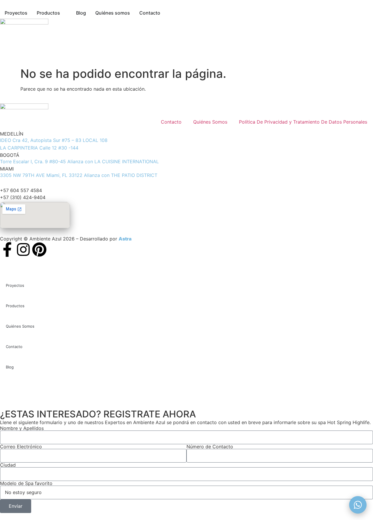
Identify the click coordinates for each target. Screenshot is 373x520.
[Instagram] (23, 249)
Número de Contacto (209, 446)
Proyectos (15, 285)
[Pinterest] (39, 249)
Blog (10, 367)
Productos (15, 305)
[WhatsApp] (358, 505)
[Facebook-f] (7, 249)
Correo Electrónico (21, 446)
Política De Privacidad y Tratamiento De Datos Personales (303, 122)
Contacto (171, 122)
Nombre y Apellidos (22, 428)
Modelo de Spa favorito (26, 483)
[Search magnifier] (344, 387)
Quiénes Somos (210, 122)
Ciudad (8, 465)
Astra (125, 239)
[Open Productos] (64, 12)
